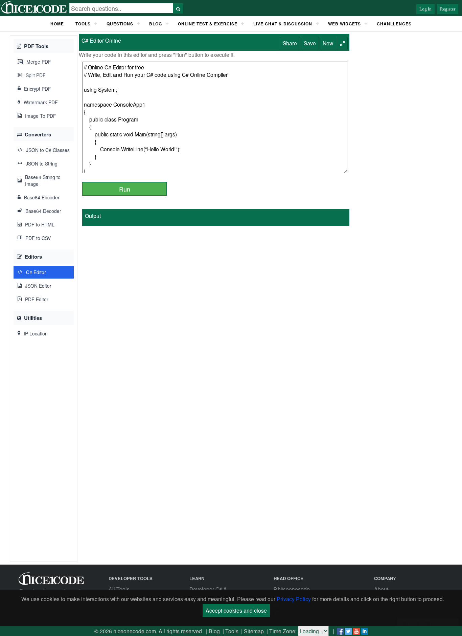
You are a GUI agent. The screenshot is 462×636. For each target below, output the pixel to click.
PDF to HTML (39, 224)
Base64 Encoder (42, 197)
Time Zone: (283, 631)
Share (290, 43)
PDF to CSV (38, 238)
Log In (425, 9)
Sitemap (254, 631)
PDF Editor (36, 299)
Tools (83, 24)
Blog (214, 631)
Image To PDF (40, 115)
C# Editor (36, 272)
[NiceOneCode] (34, 12)
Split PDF (36, 75)
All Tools (119, 589)
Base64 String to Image (43, 180)
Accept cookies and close (236, 610)
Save (310, 43)
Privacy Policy (294, 598)
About (381, 589)
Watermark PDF (41, 102)
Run (124, 188)
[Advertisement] (44, 451)
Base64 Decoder (43, 210)
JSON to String (41, 163)
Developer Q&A (208, 589)
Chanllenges (394, 24)
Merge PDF (38, 61)
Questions (120, 24)
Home (57, 24)
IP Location (36, 333)
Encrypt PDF (37, 88)
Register (447, 9)
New (328, 43)
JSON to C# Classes (48, 150)
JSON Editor (38, 285)
